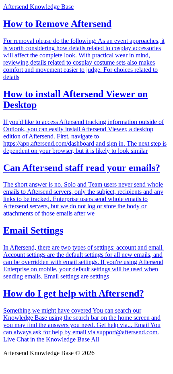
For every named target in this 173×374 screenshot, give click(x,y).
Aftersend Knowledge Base (38, 6)
